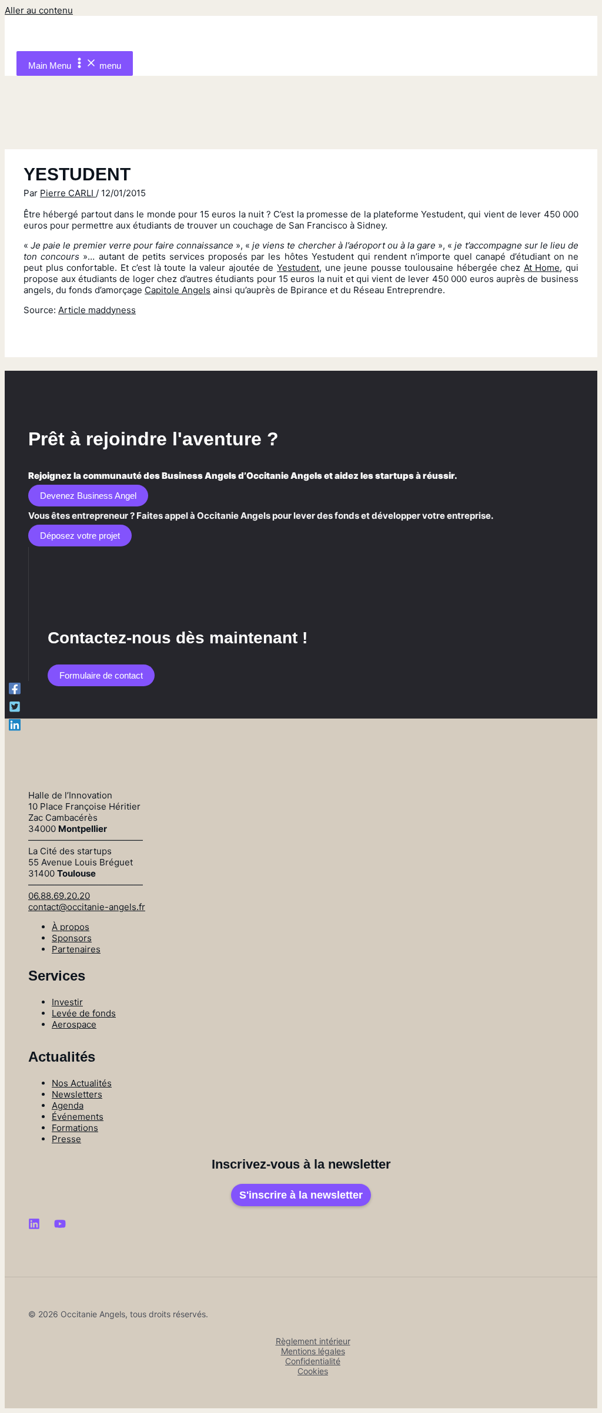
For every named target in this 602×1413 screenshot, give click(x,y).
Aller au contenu (39, 10)
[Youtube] (60, 1226)
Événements (77, 1116)
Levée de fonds (84, 1013)
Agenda (67, 1105)
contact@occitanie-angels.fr (86, 906)
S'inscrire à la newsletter (301, 1195)
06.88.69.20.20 (59, 895)
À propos (70, 926)
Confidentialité (312, 1361)
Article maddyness (97, 310)
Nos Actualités (82, 1083)
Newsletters (77, 1094)
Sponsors (72, 938)
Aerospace (74, 1024)
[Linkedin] (15, 725)
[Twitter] (15, 706)
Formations (75, 1127)
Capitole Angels (177, 290)
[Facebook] (15, 688)
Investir (67, 1002)
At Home (542, 267)
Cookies (312, 1371)
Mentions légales (313, 1351)
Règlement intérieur (313, 1341)
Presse (66, 1139)
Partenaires (76, 949)
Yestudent (298, 267)
